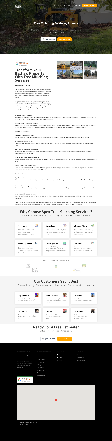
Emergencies (40, 373)
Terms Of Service (81, 360)
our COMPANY (67, 5)
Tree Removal (40, 357)
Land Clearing (40, 370)
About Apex (80, 355)
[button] (57, 5)
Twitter (60, 357)
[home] (18, 6)
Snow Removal (41, 375)
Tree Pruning (40, 362)
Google (60, 360)
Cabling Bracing (41, 365)
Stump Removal (41, 359)
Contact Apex (80, 357)
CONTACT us (77, 5)
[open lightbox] (63, 65)
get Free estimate (89, 5)
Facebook (61, 355)
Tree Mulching (40, 367)
